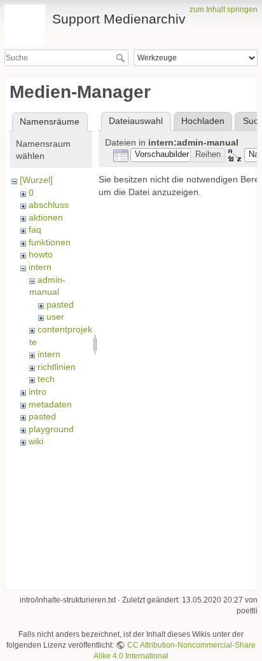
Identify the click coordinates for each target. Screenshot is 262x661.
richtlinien (57, 367)
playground (51, 429)
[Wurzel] (36, 180)
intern (40, 267)
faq (35, 229)
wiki (36, 441)
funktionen (50, 242)
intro (37, 391)
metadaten (50, 404)
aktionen (46, 217)
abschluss (49, 205)
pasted (60, 304)
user (55, 316)
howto (41, 254)
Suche (122, 57)
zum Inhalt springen (224, 9)
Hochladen (202, 121)
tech (46, 379)
